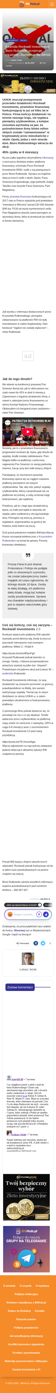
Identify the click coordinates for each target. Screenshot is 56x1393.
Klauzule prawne (26, 1319)
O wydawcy (42, 1286)
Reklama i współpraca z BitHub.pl (26, 1302)
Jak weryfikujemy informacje (26, 1336)
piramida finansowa (21, 196)
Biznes (24, 40)
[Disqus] (28, 1032)
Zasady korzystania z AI (26, 1369)
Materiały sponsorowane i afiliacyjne (26, 1361)
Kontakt (39, 1311)
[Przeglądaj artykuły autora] (28, 959)
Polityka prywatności (26, 1327)
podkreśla (7, 673)
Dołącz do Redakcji (19, 1311)
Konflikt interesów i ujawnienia (26, 1344)
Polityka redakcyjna (26, 1294)
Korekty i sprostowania (26, 1352)
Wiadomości (12, 40)
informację (48, 157)
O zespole (25, 1286)
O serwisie (9, 1286)
